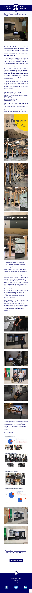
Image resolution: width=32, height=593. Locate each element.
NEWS (21, 6)
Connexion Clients (16, 578)
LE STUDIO (8, 9)
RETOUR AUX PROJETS (17, 560)
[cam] (16, 41)
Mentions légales (16, 583)
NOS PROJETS (8, 6)
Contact (16, 580)
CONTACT (23, 9)
